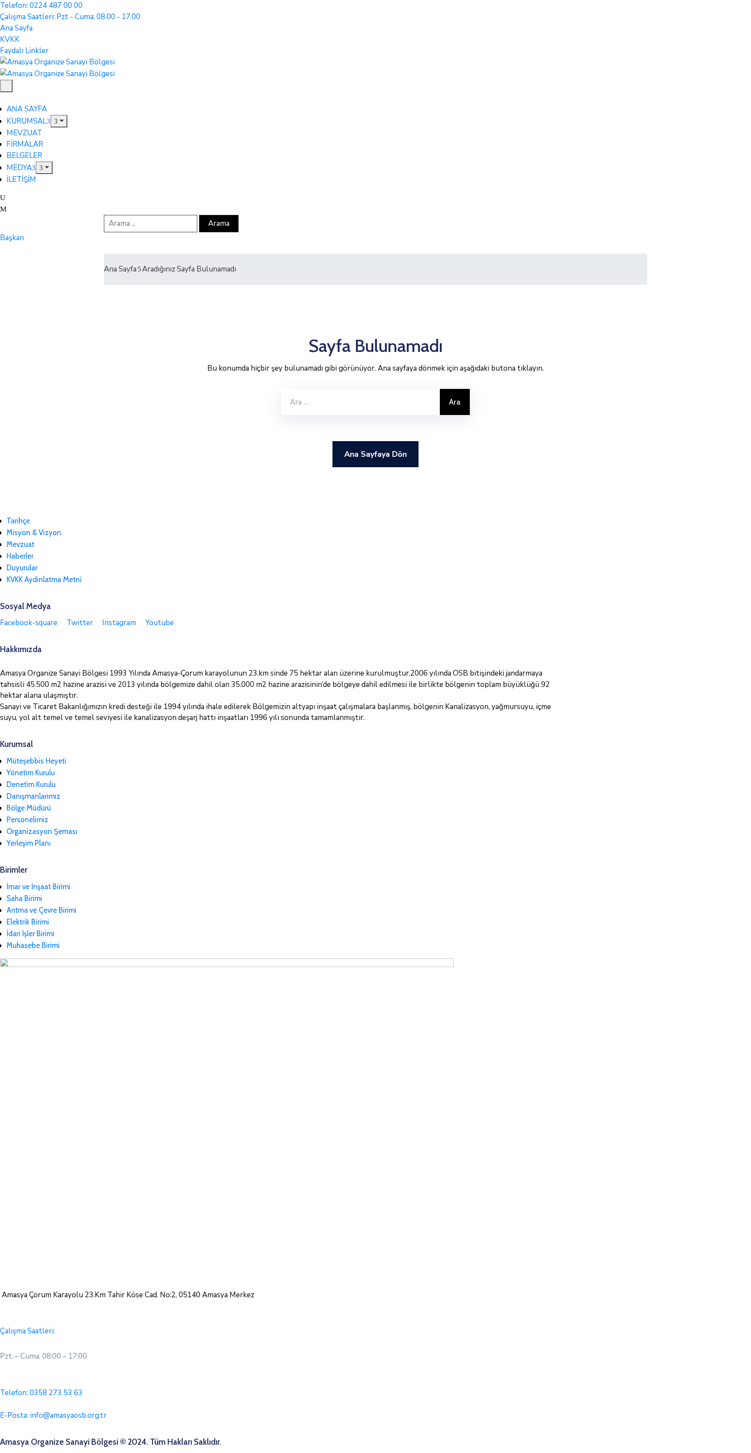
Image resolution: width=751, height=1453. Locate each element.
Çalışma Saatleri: (27, 1331)
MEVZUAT (24, 133)
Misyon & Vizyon (34, 532)
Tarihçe (18, 520)
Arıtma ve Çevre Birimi (41, 910)
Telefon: (41, 1393)
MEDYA (19, 168)
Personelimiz (27, 819)
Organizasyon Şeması (42, 831)
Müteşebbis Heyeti (36, 761)
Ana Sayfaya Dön (375, 454)
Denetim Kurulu (31, 784)
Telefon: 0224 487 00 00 (41, 5)
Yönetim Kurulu (31, 772)
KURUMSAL (27, 121)
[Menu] (58, 121)
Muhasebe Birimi (33, 945)
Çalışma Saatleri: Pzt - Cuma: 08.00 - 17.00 (70, 17)
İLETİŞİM (21, 179)
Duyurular (22, 567)
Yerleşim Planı (29, 843)
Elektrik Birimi (28, 921)
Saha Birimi (24, 898)
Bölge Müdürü (29, 808)
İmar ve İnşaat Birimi (38, 886)
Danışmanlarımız (33, 796)
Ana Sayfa (120, 269)
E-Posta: (53, 1415)
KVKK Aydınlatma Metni (44, 579)
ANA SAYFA (27, 109)
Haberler (20, 556)
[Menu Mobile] (6, 86)
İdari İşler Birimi (30, 933)
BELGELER (24, 156)
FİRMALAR (25, 144)
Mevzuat (20, 544)
